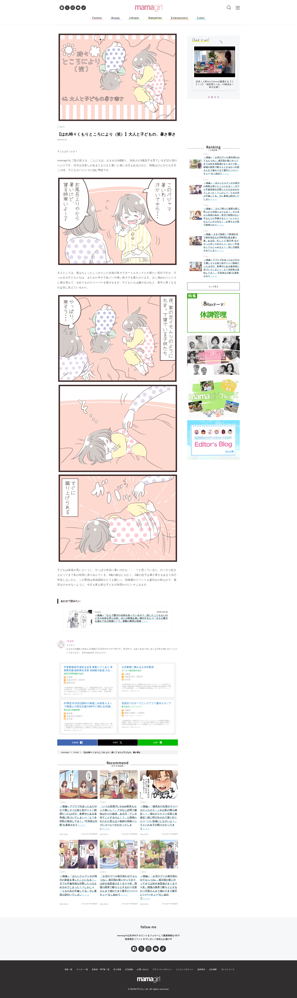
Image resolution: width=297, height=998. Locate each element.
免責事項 (201, 969)
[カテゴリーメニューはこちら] (238, 8)
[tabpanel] (215, 67)
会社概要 (213, 969)
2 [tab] (212, 97)
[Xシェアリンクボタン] (141, 949)
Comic (201, 18)
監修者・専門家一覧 (101, 969)
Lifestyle (134, 18)
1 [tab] (209, 97)
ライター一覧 (82, 969)
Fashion (97, 18)
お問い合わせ (142, 969)
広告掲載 (129, 969)
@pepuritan (100, 652)
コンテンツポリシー (184, 969)
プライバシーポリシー (162, 969)
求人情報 (117, 969)
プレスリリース (228, 969)
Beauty (115, 18)
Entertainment (179, 18)
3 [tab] (215, 97)
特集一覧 (68, 969)
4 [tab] (218, 97)
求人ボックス (77, 694)
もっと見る (213, 286)
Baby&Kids (155, 18)
